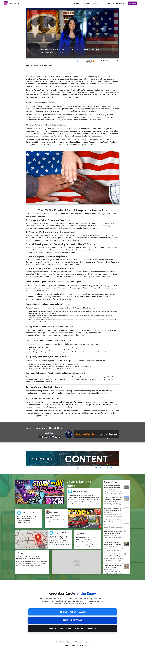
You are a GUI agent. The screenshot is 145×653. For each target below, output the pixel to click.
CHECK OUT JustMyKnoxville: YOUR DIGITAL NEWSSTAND (72, 628)
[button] (59, 437)
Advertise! (104, 468)
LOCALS (77, 3)
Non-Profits (115, 468)
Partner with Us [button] (119, 3)
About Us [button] (96, 3)
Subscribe (132, 3)
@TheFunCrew (82, 468)
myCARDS (94, 468)
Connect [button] (106, 3)
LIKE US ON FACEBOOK (72, 620)
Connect (116, 439)
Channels (86, 3)
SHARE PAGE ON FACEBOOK (74, 612)
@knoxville (81, 61)
